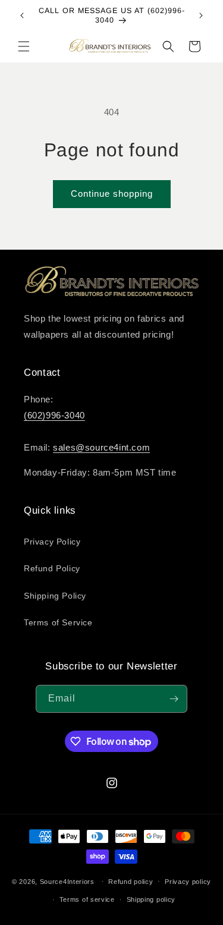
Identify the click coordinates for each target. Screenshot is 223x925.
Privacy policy (188, 881)
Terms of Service (58, 622)
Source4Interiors (67, 881)
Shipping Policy (55, 595)
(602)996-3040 (54, 415)
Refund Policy (52, 568)
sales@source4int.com (101, 447)
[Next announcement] (201, 15)
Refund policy (130, 881)
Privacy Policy (52, 541)
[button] (24, 46)
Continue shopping (112, 193)
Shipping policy (151, 899)
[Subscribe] (174, 699)
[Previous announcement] (22, 15)
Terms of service (87, 899)
